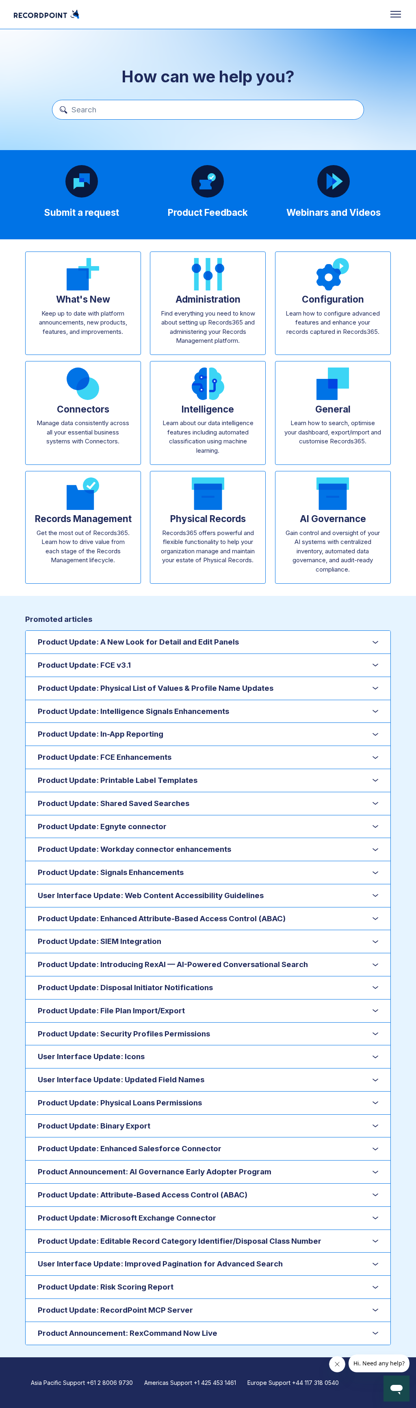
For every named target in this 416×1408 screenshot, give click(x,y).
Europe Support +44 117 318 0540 (293, 1382)
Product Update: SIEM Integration (99, 941)
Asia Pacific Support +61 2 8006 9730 (82, 1382)
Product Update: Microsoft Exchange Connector (127, 1218)
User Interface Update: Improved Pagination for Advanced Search (160, 1263)
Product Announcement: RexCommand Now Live (127, 1333)
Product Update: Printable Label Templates (117, 780)
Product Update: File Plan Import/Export (111, 1010)
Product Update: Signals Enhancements (111, 872)
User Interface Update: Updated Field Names (121, 1079)
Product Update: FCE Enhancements (104, 757)
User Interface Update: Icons (91, 1056)
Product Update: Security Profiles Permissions (124, 1033)
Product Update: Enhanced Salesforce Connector (129, 1148)
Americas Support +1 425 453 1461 (190, 1382)
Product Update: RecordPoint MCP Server (115, 1310)
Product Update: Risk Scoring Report (105, 1287)
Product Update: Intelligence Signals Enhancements (133, 711)
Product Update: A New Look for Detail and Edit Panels (138, 642)
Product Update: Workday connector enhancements (134, 849)
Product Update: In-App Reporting (100, 734)
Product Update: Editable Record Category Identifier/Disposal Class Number (179, 1241)
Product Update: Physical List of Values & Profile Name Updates (155, 688)
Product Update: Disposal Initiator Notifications (125, 987)
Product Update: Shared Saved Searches (113, 803)
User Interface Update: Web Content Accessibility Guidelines (151, 895)
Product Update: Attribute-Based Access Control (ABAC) (142, 1194)
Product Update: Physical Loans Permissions (120, 1102)
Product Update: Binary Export (94, 1126)
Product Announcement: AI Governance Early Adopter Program (154, 1171)
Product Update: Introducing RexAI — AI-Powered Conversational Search (173, 964)
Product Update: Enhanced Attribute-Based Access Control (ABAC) (162, 918)
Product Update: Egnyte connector (102, 826)
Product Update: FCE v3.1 (84, 665)
